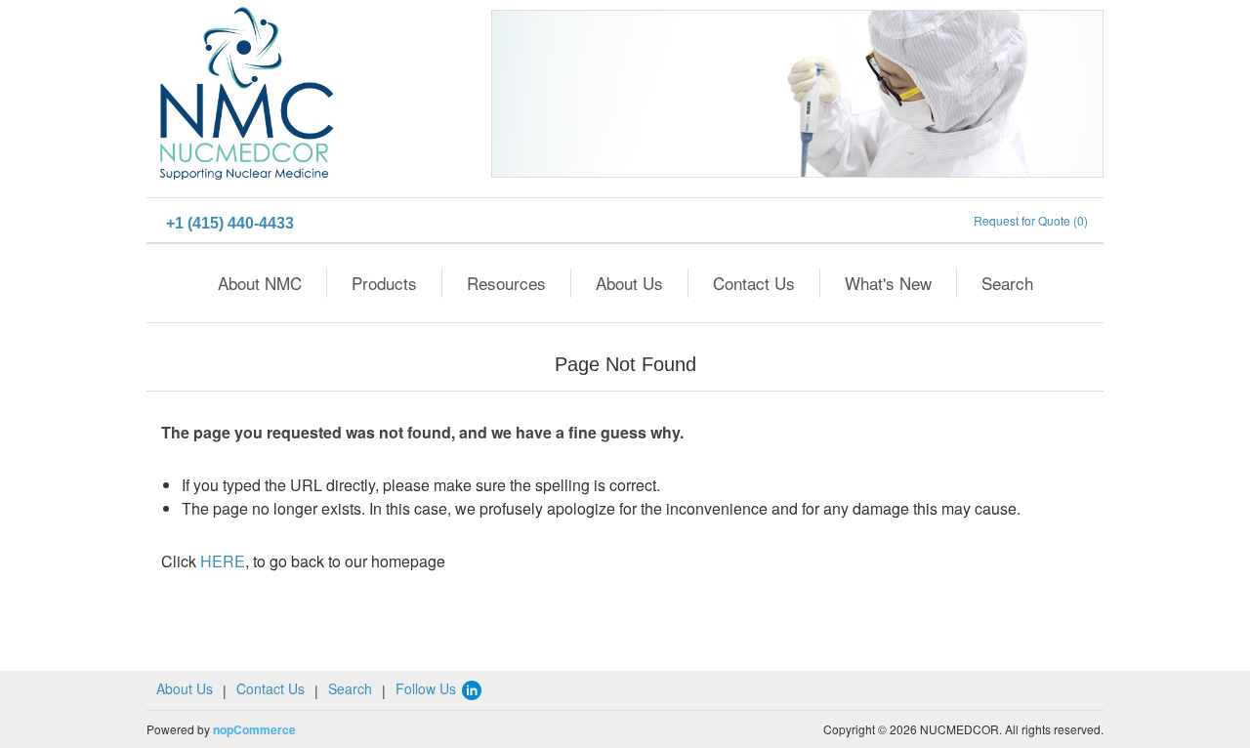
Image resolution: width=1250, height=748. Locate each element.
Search (1007, 282)
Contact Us (754, 282)
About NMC (260, 282)
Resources (506, 282)
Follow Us (428, 688)
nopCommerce (254, 729)
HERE (222, 561)
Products (384, 282)
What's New (888, 282)
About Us (629, 282)
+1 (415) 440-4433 (230, 223)
